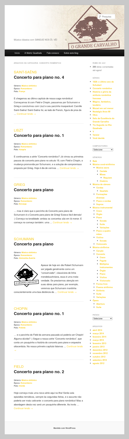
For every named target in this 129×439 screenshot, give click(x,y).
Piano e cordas (103, 200)
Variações (104, 227)
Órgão (99, 214)
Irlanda (22, 385)
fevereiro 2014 (99, 336)
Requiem (107, 177)
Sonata (103, 220)
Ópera (95, 300)
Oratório (104, 180)
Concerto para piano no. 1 (39, 135)
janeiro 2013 (98, 346)
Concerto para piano (33, 189)
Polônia (22, 327)
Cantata (103, 171)
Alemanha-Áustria (27, 258)
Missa (102, 174)
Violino (99, 237)
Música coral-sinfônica (104, 164)
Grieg (19, 184)
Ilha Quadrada (29, 26)
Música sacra (102, 167)
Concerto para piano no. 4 (39, 77)
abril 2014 (97, 330)
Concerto (100, 253)
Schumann (24, 238)
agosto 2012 (98, 363)
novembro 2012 (100, 353)
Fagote (103, 260)
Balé (95, 160)
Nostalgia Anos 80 (101, 111)
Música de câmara (101, 184)
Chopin (20, 308)
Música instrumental (102, 207)
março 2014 (98, 333)
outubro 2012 (99, 356)
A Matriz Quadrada (33, 52)
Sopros (99, 204)
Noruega (23, 203)
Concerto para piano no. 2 (39, 371)
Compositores (100, 146)
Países (96, 315)
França (22, 91)
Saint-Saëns (25, 71)
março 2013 (98, 339)
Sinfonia (100, 290)
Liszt (18, 130)
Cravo (99, 210)
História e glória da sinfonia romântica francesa (102, 95)
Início (17, 52)
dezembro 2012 (100, 349)
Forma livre (101, 283)
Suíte (102, 224)
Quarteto (104, 190)
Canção (100, 250)
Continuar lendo (26, 113)
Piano (99, 217)
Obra (95, 114)
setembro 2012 (100, 359)
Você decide (98, 138)
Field (19, 366)
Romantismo (26, 88)
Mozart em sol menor (103, 108)
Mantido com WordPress (64, 428)
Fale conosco (53, 52)
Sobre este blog (71, 52)
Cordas (99, 187)
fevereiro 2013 (99, 343)
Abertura (100, 303)
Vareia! (96, 134)
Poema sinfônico (104, 287)
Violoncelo (101, 243)
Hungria (22, 149)
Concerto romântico (102, 88)
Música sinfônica (29, 85)
